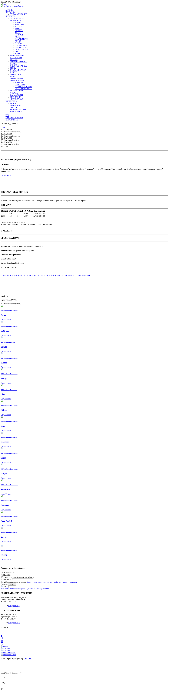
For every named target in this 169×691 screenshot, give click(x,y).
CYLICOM (28, 659)
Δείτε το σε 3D (6, 175)
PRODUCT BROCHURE (11, 275)
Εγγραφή (4, 584)
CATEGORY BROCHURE (47, 275)
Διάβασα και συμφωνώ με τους (40, 582)
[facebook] (1, 636)
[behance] (2, 644)
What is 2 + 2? (6, 579)
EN (4, 128)
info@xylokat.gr (14, 606)
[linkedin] (2, 640)
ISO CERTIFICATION (66, 275)
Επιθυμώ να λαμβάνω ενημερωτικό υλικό (18, 577)
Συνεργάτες (5, 589)
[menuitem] (9, 10)
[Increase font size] (8, 653)
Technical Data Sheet (28, 275)
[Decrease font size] (8, 655)
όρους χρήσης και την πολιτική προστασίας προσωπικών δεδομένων (52, 582)
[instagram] (2, 638)
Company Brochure (83, 275)
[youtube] (2, 642)
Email (3, 573)
